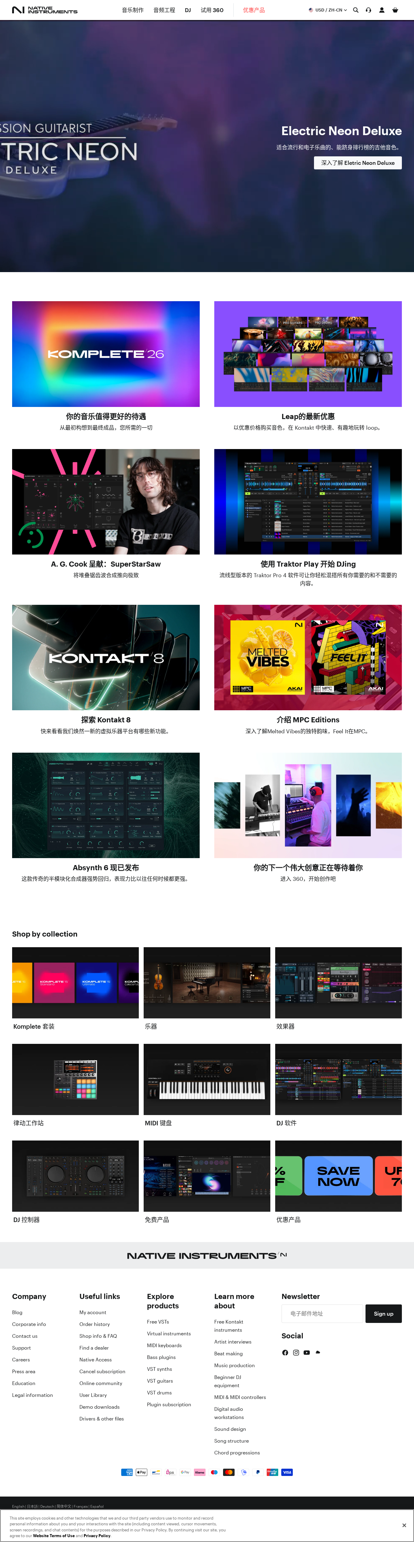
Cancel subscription (102, 1371)
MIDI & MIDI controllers (240, 1397)
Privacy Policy (97, 1536)
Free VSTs (158, 1321)
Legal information (32, 1395)
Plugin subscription (169, 1404)
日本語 (32, 1506)
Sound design (230, 1429)
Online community (100, 1383)
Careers (21, 1359)
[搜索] (355, 10)
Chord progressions (237, 1452)
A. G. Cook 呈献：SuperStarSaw (106, 564)
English (18, 1506)
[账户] (382, 10)
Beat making (228, 1353)
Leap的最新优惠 (308, 416)
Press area (23, 1371)
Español (97, 1506)
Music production (234, 1365)
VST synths (159, 1369)
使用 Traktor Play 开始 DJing (308, 564)
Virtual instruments (169, 1333)
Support (21, 1347)
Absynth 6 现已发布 (106, 867)
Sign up (383, 1313)
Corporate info (29, 1324)
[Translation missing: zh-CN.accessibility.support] (368, 10)
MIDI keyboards (164, 1345)
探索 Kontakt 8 (106, 719)
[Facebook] (285, 1352)
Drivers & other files (101, 1418)
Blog (17, 1312)
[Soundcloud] (317, 1352)
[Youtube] (306, 1352)
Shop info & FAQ (98, 1336)
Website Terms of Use (54, 1536)
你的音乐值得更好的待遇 (106, 416)
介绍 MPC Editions (308, 719)
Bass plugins (161, 1357)
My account (92, 1312)
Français (81, 1506)
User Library (93, 1395)
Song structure (231, 1440)
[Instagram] (296, 1352)
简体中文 (64, 1506)
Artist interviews (233, 1341)
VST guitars (160, 1380)
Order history (94, 1324)
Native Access (95, 1359)
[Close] (404, 1525)
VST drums (159, 1392)
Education (23, 1383)
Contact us (25, 1336)
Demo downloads (99, 1406)
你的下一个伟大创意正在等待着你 (308, 867)
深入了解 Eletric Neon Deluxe (358, 162)
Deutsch (47, 1506)
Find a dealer (94, 1347)
